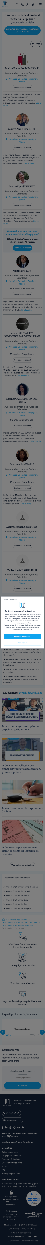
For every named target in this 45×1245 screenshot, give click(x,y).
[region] (22, 622)
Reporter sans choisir (9, 599)
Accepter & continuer (22, 636)
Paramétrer (22, 643)
